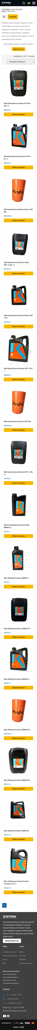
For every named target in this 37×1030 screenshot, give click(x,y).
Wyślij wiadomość (12, 941)
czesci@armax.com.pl (14, 1003)
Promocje (22, 955)
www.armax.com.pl (9, 980)
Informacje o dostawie (10, 955)
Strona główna (6, 9)
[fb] (8, 1016)
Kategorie (12, 16)
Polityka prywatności (25, 963)
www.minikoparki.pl (10, 974)
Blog (4, 963)
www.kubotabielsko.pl (10, 977)
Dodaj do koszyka (18, 114)
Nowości (22, 952)
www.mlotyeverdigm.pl (11, 983)
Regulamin (22, 959)
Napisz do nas (19, 49)
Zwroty (5, 959)
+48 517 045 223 (12, 999)
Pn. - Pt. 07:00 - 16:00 (14, 995)
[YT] (4, 1016)
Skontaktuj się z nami (10, 952)
